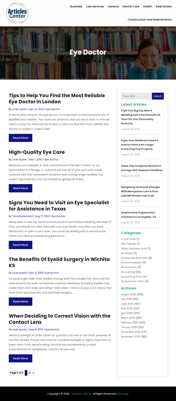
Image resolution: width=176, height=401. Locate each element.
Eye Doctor (53, 109)
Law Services (95, 6)
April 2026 (127, 313)
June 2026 (127, 304)
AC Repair (127, 253)
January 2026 (129, 327)
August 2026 (128, 294)
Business (76, 6)
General (113, 6)
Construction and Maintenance (150, 20)
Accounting (128, 272)
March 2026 (128, 318)
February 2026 (129, 322)
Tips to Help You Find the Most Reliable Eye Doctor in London (57, 98)
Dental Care (131, 6)
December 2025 (130, 332)
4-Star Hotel (128, 239)
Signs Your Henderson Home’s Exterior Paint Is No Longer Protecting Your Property (139, 145)
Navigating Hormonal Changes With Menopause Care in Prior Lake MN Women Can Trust (140, 191)
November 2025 (130, 336)
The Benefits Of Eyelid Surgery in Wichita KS (59, 262)
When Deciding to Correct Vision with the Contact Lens (60, 319)
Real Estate (164, 6)
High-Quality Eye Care (37, 152)
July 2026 (126, 299)
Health (147, 6)
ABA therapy (128, 243)
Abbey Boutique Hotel (134, 248)
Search (158, 96)
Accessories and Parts (134, 258)
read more (20, 138)
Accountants (129, 267)
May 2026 (127, 308)
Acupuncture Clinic (132, 281)
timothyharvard (22, 216)
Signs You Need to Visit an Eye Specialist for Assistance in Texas (59, 205)
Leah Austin (19, 109)
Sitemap (123, 393)
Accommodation (131, 262)
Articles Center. (82, 393)
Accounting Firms (131, 276)
